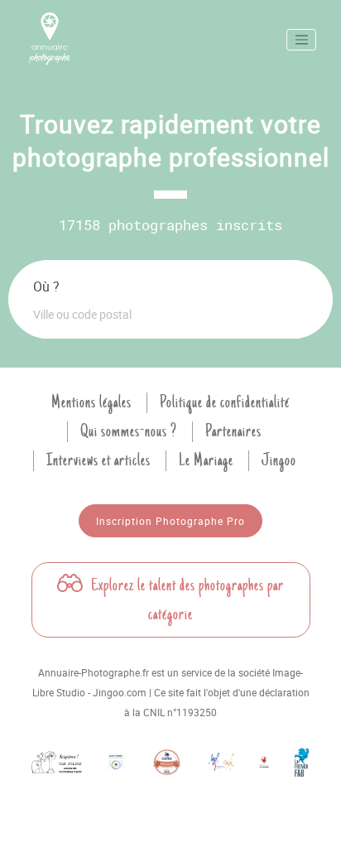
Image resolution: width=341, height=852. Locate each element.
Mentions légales (91, 402)
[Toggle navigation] (301, 40)
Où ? (46, 286)
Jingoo (279, 460)
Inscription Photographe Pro (170, 520)
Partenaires (233, 431)
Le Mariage (206, 460)
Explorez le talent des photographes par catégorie (186, 600)
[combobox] (170, 313)
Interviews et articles (98, 460)
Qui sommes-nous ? (128, 431)
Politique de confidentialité (225, 402)
